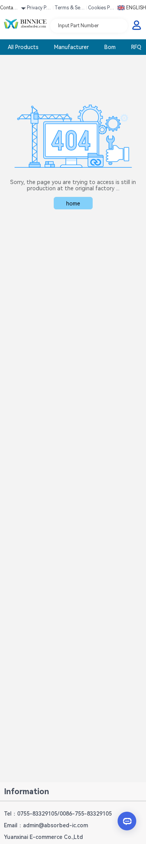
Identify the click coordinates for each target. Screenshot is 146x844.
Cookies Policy (101, 9)
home (73, 203)
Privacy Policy (39, 9)
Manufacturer (71, 47)
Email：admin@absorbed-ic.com (46, 825)
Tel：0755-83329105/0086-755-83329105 (58, 814)
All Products (23, 47)
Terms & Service (69, 9)
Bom (110, 47)
